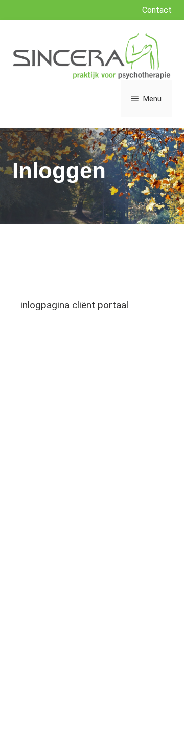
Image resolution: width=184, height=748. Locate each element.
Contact (157, 10)
